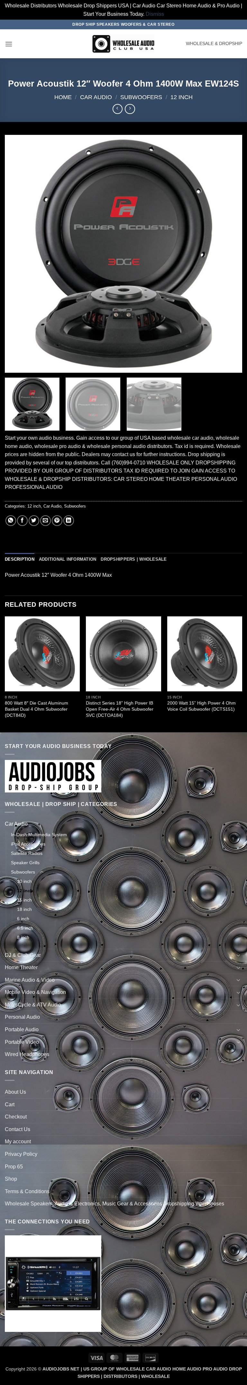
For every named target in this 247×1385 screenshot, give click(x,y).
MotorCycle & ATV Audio (33, 1004)
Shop (11, 1179)
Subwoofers (141, 97)
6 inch (23, 918)
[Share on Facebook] (22, 520)
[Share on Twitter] (34, 520)
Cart (9, 1104)
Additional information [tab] (67, 559)
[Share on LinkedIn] (68, 520)
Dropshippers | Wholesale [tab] (134, 559)
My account (18, 1141)
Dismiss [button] (155, 14)
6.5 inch (25, 928)
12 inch (181, 97)
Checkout (16, 1116)
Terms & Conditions (27, 1191)
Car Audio (96, 97)
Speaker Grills (25, 862)
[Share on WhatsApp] (10, 520)
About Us (15, 1092)
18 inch (24, 909)
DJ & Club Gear (23, 955)
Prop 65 (14, 1166)
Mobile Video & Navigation (35, 992)
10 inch (24, 881)
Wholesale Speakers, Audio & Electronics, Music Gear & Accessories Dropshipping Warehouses (114, 1203)
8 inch (23, 937)
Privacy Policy (21, 1154)
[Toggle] (238, 824)
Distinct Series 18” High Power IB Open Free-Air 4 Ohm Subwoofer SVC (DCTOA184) (119, 708)
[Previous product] (130, 109)
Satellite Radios (26, 853)
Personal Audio (22, 1017)
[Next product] (118, 109)
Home (63, 97)
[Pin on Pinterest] (57, 520)
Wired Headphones (27, 1054)
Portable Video (22, 1042)
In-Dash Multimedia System (39, 834)
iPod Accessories (28, 844)
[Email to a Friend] (45, 520)
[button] (9, 44)
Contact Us (17, 1129)
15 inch (24, 900)
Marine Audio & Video (30, 980)
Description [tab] (19, 559)
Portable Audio (22, 1029)
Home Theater (21, 967)
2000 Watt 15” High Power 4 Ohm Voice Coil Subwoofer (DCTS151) (201, 706)
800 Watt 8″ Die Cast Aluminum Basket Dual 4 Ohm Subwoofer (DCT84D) (36, 708)
